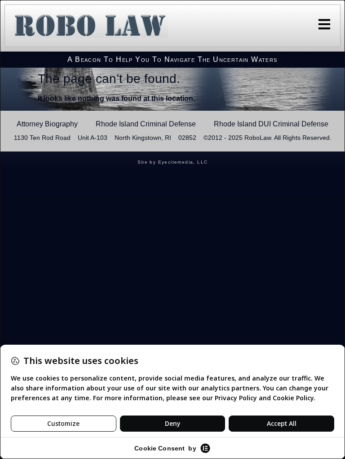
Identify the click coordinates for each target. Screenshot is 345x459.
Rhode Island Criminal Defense (146, 124)
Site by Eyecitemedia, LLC (172, 162)
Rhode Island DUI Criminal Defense (271, 124)
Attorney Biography (47, 124)
